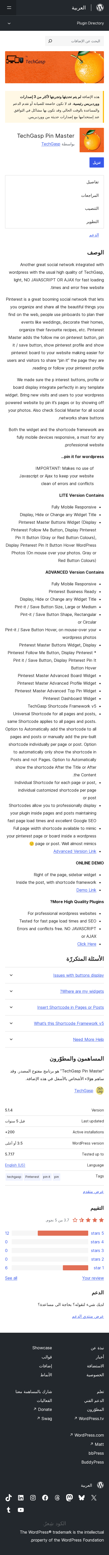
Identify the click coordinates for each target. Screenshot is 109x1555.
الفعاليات (44, 1400)
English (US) (15, 1165)
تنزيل (97, 162)
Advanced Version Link (74, 851)
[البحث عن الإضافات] (50, 41)
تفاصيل (92, 181)
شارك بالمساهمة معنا (33, 1391)
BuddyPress (92, 1462)
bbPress (96, 1453)
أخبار (100, 1356)
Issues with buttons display (78, 975)
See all (11, 1278)
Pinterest (32, 1177)
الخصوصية (95, 1374)
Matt (97, 1444)
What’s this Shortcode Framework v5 (69, 1023)
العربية (86, 1485)
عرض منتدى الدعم (88, 1316)
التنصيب (92, 208)
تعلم (100, 1391)
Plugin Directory (90, 23)
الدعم (94, 234)
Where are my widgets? (82, 991)
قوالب (47, 1356)
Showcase (42, 1347)
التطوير (92, 221)
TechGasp (50, 143)
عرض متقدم (93, 1191)
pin (56, 1177)
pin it (46, 1177)
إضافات (45, 1365)
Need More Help (88, 1039)
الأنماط (46, 1374)
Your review (93, 1278)
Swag (44, 1418)
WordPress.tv (89, 1418)
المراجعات (90, 195)
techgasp (14, 1177)
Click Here (86, 943)
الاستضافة (95, 1365)
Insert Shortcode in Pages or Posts (70, 1007)
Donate (42, 1409)
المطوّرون (95, 1409)
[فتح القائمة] (8, 7)
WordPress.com (86, 1435)
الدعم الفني (94, 1400)
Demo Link (86, 889)
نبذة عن (97, 1347)
